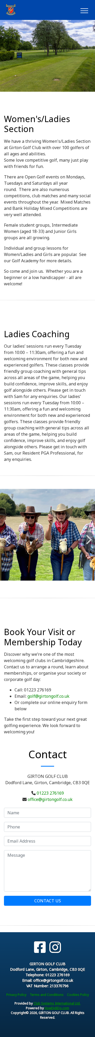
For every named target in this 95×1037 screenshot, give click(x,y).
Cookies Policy (78, 994)
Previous (7, 536)
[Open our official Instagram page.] (55, 947)
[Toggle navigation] (84, 10)
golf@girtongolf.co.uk (48, 696)
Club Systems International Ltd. (57, 1003)
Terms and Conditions (47, 994)
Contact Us (47, 901)
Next (87, 536)
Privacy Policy (16, 994)
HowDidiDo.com (57, 1008)
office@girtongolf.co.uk (50, 799)
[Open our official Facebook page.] (40, 947)
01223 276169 (50, 793)
